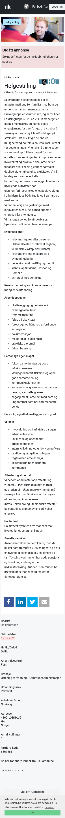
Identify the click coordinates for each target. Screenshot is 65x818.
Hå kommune (9, 625)
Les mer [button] (49, 807)
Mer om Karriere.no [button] (32, 792)
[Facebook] (9, 602)
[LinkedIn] (21, 602)
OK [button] (32, 812)
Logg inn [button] (57, 6)
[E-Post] (44, 602)
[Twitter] (32, 602)
